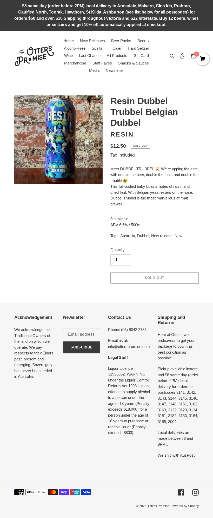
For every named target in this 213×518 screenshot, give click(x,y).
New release (161, 236)
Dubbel (143, 236)
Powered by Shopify (184, 506)
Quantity (117, 250)
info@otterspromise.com (129, 346)
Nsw (178, 236)
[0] (202, 59)
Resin (122, 134)
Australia (127, 236)
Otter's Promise (158, 506)
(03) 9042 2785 (134, 329)
